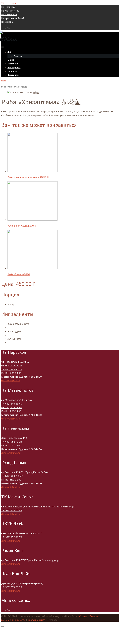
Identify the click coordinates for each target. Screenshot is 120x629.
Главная (18, 56)
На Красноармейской (12, 18)
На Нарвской (8, 6)
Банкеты (13, 63)
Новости (13, 71)
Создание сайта (36, 619)
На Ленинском (9, 14)
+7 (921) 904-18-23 (11, 365)
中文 (10, 52)
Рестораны (14, 67)
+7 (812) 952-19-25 (11, 441)
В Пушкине (7, 21)
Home (3, 81)
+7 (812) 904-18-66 (11, 407)
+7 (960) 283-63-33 (11, 587)
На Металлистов (10, 10)
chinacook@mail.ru (10, 380)
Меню (11, 59)
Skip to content (9, 3)
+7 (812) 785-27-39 (11, 369)
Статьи (83, 616)
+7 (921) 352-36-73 (11, 537)
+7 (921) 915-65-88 (11, 510)
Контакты (13, 74)
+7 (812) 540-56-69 (11, 403)
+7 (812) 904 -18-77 (11, 475)
